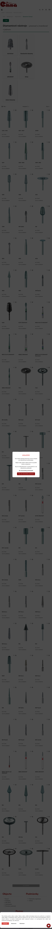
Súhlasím (5, 923)
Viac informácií (15, 920)
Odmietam (22, 923)
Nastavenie (13, 923)
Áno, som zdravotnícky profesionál (26, 473)
